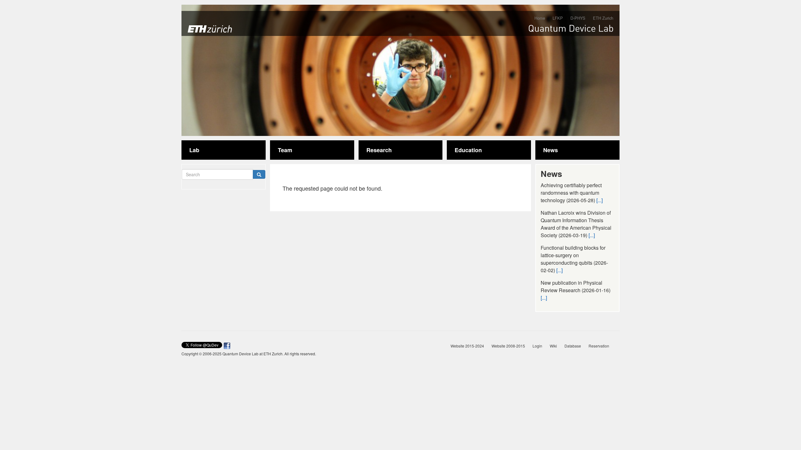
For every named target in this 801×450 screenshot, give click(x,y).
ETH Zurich (603, 18)
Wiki (553, 345)
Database (572, 345)
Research (379, 150)
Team (285, 150)
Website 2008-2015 (508, 345)
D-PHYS (577, 18)
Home (539, 18)
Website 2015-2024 (467, 345)
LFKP (558, 18)
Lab (194, 150)
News (550, 150)
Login (537, 345)
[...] (599, 200)
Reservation (599, 345)
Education (468, 150)
